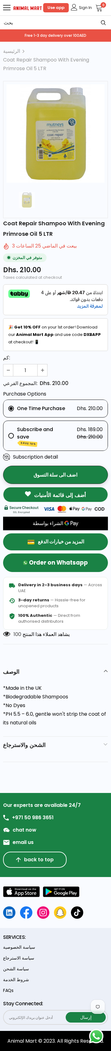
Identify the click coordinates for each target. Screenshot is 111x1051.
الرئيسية (11, 51)
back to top (39, 859)
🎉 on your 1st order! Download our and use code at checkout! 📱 (54, 334)
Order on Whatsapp (58, 562)
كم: (6, 357)
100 (17, 634)
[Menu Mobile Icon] (6, 7)
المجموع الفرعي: (20, 383)
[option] (55, 133)
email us (23, 842)
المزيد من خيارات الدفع (61, 541)
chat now (24, 830)
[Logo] (27, 7)
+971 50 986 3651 (33, 818)
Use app (55, 8)
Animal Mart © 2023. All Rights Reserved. (55, 1041)
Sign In (85, 8)
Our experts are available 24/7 (42, 805)
